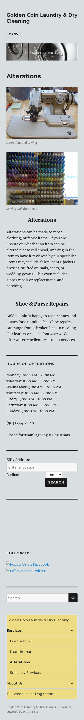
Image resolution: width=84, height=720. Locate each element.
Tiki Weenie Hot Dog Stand (30, 694)
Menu (13, 33)
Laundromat (20, 652)
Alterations (20, 662)
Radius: (12, 475)
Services (14, 630)
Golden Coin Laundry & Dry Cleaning (38, 620)
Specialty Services (25, 673)
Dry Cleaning (21, 641)
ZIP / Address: (18, 460)
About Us (15, 683)
